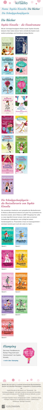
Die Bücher (34, 9)
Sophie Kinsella (18, 9)
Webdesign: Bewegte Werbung (21, 401)
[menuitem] (5, 9)
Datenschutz (35, 399)
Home (5, 9)
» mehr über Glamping (10, 360)
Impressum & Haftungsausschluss (20, 399)
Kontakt (7, 399)
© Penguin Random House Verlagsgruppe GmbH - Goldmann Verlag (21, 397)
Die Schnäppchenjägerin (15, 13)
